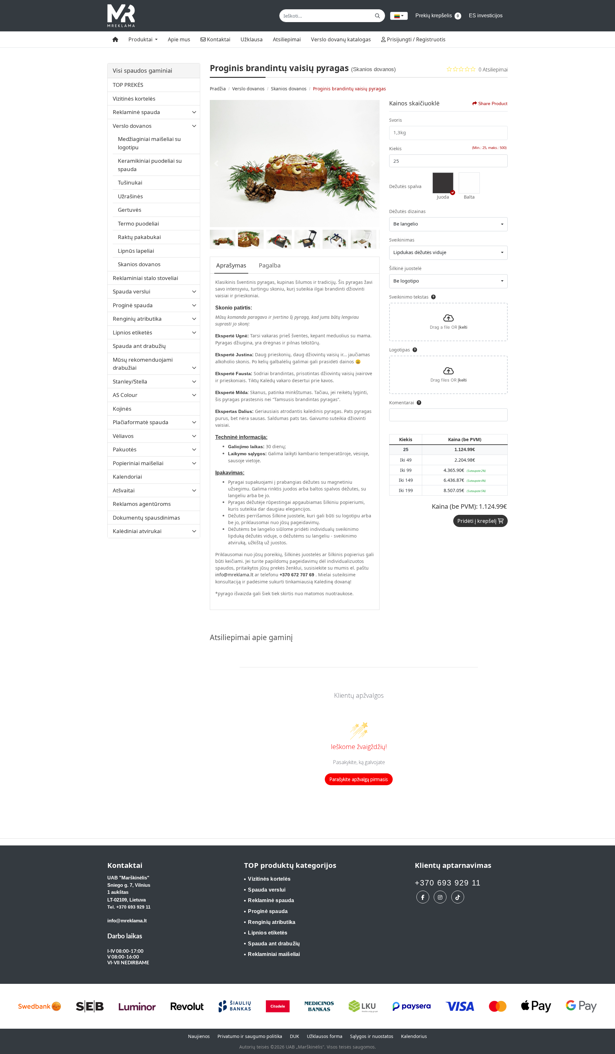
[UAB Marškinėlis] (121, 16)
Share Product (492, 103)
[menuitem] (115, 39)
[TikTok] (458, 897)
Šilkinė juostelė (405, 268)
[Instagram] (441, 897)
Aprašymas (231, 265)
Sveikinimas (401, 240)
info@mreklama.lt (234, 575)
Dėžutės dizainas (407, 211)
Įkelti (462, 327)
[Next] (373, 163)
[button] (443, 183)
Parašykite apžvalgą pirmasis (359, 779)
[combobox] (399, 16)
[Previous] (216, 163)
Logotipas (399, 350)
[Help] (432, 297)
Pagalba (270, 265)
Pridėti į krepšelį (477, 520)
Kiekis (395, 148)
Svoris (395, 120)
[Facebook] (423, 897)
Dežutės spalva (405, 186)
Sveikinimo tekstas (409, 297)
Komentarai (401, 402)
